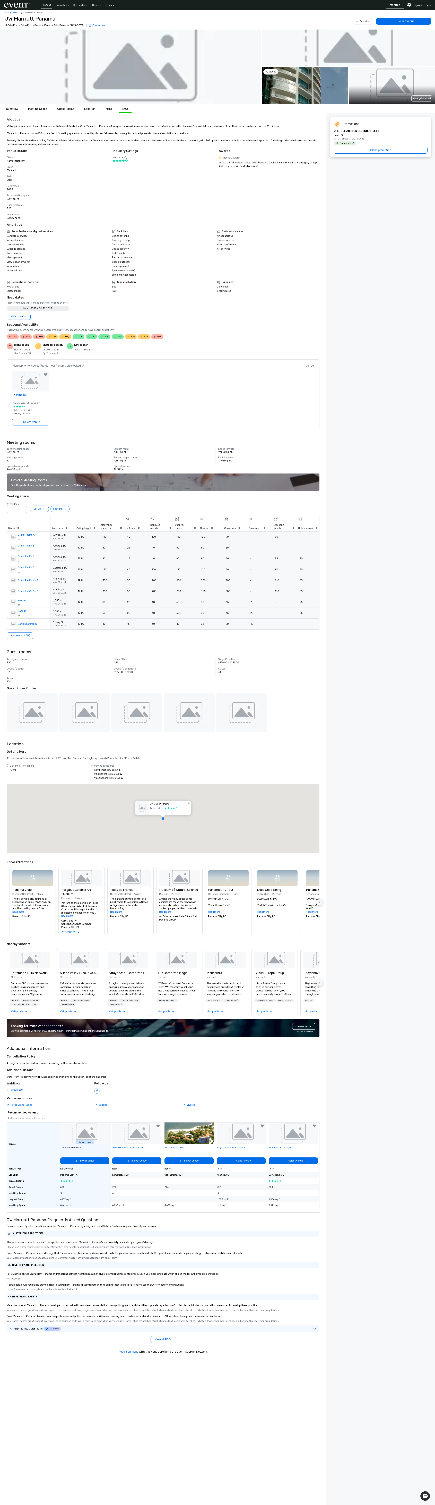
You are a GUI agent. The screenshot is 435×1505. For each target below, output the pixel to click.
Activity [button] (15, 1000)
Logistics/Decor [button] (67, 1004)
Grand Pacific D (26, 567)
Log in (428, 5)
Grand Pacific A (26, 534)
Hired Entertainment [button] (20, 1004)
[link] (30, 960)
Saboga (22, 611)
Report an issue (128, 1351)
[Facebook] (97, 1091)
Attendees (13, 504)
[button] (130, 67)
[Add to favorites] (46, 375)
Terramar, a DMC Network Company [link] (30, 973)
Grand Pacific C (26, 556)
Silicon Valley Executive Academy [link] (79, 973)
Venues (47, 5)
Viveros (22, 600)
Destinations (80, 5)
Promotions (62, 5)
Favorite (364, 21)
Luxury (110, 5)
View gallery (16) (422, 98)
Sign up (418, 5)
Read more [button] (18, 912)
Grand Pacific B (26, 545)
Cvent (5, 13)
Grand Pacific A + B (28, 580)
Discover (97, 5)
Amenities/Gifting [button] (30, 1000)
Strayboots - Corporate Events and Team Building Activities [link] (128, 973)
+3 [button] (35, 1004)
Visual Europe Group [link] (270, 973)
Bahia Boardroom (27, 624)
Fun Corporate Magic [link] (172, 973)
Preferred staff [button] (116, 1004)
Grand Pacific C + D (28, 591)
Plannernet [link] (214, 973)
